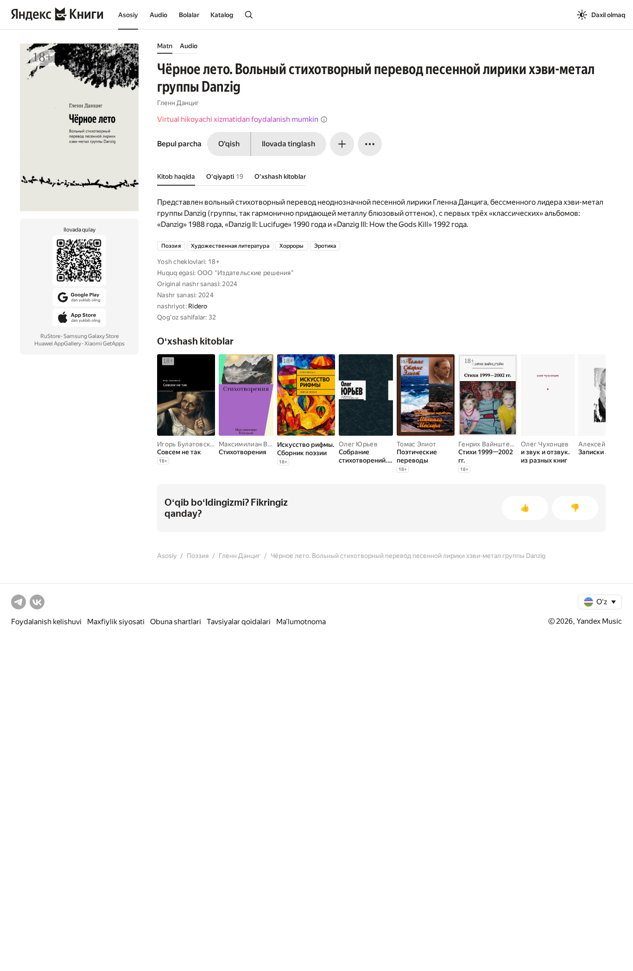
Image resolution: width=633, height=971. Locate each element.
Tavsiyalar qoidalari (239, 621)
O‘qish (229, 143)
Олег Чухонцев (545, 444)
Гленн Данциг (178, 102)
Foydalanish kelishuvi (46, 621)
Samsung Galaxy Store (91, 336)
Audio (158, 15)
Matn (164, 46)
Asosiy (128, 15)
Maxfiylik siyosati (116, 621)
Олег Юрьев (358, 444)
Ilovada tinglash (288, 143)
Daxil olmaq (608, 15)
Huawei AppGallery (57, 343)
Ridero (198, 306)
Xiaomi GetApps (104, 343)
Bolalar (189, 15)
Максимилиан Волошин (255, 444)
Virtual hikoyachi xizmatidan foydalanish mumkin (237, 119)
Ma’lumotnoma (301, 621)
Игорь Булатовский (187, 444)
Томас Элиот (416, 444)
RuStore (50, 336)
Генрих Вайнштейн (487, 444)
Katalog (221, 15)
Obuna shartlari (175, 621)
